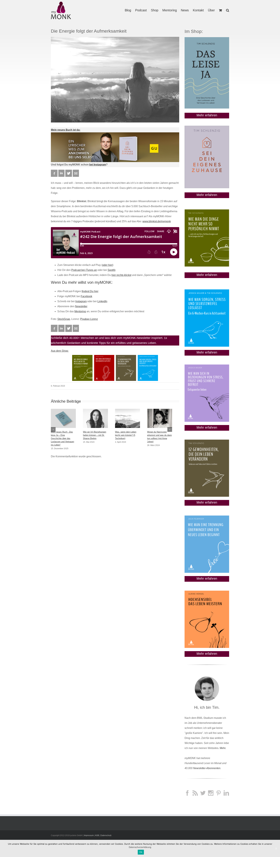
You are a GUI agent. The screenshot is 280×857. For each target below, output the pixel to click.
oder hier (107, 265)
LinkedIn (102, 301)
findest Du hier (90, 291)
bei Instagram (97, 164)
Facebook (86, 296)
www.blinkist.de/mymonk (156, 221)
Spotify (112, 270)
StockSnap (63, 319)
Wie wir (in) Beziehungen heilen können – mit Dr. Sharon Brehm (94, 435)
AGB (97, 835)
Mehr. (223, 748)
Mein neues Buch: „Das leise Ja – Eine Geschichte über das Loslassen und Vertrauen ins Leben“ (62, 438)
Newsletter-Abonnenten (206, 768)
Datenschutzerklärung (140, 847)
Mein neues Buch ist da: (65, 129)
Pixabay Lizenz (89, 319)
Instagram (81, 301)
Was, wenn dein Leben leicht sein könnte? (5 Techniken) (125, 435)
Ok (140, 852)
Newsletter (81, 306)
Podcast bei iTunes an (84, 270)
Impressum (89, 835)
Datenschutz (105, 835)
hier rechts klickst (121, 275)
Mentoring (80, 311)
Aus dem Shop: (60, 350)
